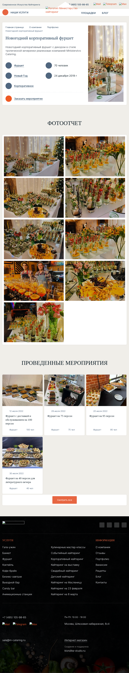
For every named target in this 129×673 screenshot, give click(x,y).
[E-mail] (97, 4)
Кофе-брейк (9, 570)
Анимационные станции (17, 594)
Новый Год (21, 75)
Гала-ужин (8, 547)
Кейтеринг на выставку (65, 564)
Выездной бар (11, 582)
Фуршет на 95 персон (101, 416)
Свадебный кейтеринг (64, 570)
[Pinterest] (124, 524)
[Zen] (116, 524)
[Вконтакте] (109, 524)
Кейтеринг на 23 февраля (66, 588)
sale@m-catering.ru (13, 640)
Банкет (6, 553)
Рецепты (101, 570)
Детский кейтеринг (63, 576)
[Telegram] (101, 524)
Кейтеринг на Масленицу (66, 582)
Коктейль (8, 564)
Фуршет (19, 65)
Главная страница (15, 27)
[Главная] (64, 12)
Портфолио (53, 27)
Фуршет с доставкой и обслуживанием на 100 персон (19, 420)
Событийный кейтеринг (65, 553)
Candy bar (8, 588)
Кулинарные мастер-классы (68, 547)
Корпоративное (24, 85)
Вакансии (101, 564)
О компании (35, 27)
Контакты (101, 582)
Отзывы (100, 553)
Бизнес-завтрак (12, 576)
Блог (98, 576)
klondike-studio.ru (74, 650)
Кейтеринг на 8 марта (64, 594)
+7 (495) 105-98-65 (78, 4)
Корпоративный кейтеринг (67, 559)
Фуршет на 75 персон (59, 416)
